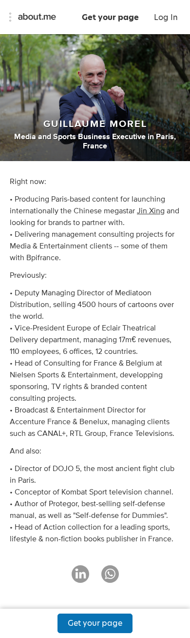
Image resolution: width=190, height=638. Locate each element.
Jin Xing (151, 211)
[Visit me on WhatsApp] (110, 578)
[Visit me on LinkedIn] (80, 578)
